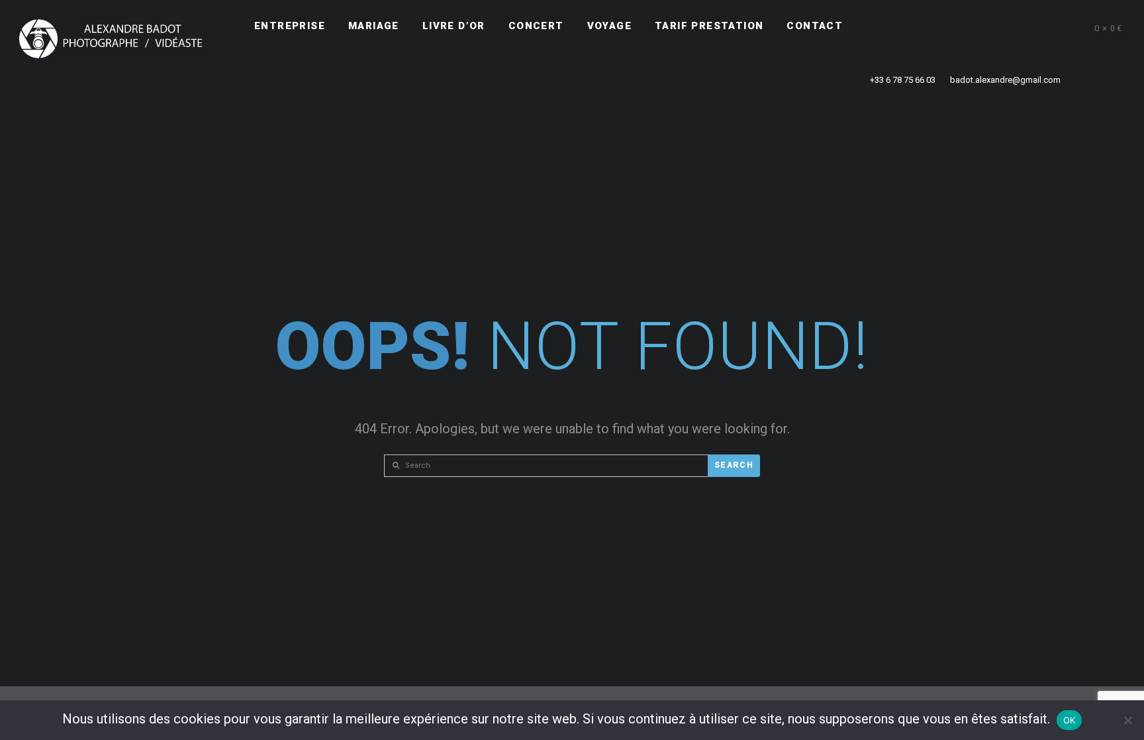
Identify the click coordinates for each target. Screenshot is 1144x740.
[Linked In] (1046, 26)
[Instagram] (999, 26)
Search (733, 465)
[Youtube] (1022, 26)
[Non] (1127, 720)
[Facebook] (975, 26)
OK (1069, 720)
